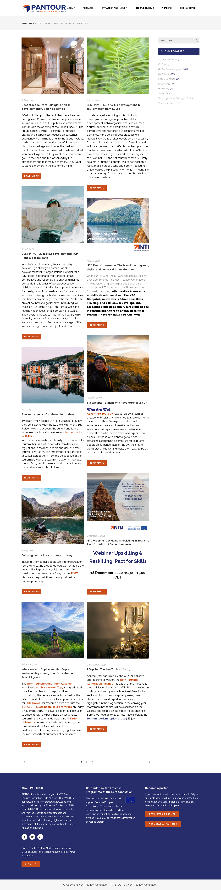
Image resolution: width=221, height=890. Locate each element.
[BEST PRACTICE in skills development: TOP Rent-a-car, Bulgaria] (53, 214)
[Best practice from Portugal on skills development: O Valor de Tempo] (53, 66)
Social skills (164, 93)
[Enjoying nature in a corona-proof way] (53, 516)
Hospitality (163, 88)
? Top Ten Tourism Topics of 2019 (108, 669)
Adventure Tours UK (100, 413)
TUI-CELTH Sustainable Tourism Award (47, 706)
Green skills (164, 83)
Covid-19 (162, 64)
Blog (38, 23)
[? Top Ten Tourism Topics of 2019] (118, 630)
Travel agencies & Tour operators (174, 98)
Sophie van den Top (49, 687)
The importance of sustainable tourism (48, 414)
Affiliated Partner (162, 814)
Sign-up (30, 864)
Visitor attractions (167, 103)
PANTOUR (27, 23)
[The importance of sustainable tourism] (53, 375)
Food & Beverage (166, 79)
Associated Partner (163, 824)
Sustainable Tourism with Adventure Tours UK (117, 402)
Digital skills (164, 74)
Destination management (171, 69)
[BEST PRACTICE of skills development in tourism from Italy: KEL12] (118, 66)
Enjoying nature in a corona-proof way (47, 555)
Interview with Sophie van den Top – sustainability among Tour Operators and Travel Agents (49, 673)
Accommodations (167, 59)
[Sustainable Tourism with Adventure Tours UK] (118, 363)
